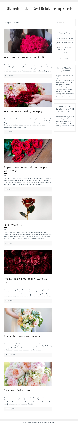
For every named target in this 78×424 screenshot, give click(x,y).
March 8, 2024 (9, 132)
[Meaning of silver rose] (28, 385)
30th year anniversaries (62, 58)
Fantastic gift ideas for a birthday (64, 38)
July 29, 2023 (8, 243)
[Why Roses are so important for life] (28, 52)
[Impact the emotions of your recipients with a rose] (28, 162)
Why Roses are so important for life (25, 57)
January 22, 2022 (10, 409)
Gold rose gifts (13, 225)
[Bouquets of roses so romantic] (28, 331)
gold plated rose (65, 125)
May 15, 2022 (9, 301)
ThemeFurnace (50, 422)
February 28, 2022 (10, 355)
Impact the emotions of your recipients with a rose (27, 169)
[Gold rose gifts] (28, 219)
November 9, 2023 (10, 189)
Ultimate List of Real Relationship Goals (39, 8)
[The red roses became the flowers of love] (28, 273)
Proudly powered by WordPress (30, 422)
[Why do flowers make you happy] (28, 106)
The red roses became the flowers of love (26, 280)
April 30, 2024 (9, 75)
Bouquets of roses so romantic (22, 336)
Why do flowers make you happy (23, 111)
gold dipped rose (60, 78)
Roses (6, 62)
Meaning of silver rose (17, 390)
